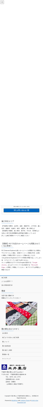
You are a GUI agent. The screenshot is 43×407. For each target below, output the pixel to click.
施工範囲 (4, 277)
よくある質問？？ (7, 281)
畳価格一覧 (5, 354)
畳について (5, 341)
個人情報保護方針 (7, 285)
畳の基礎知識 (6, 346)
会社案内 (5, 333)
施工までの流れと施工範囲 (10, 337)
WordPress (15, 400)
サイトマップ (6, 358)
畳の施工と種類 (7, 350)
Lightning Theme (25, 400)
